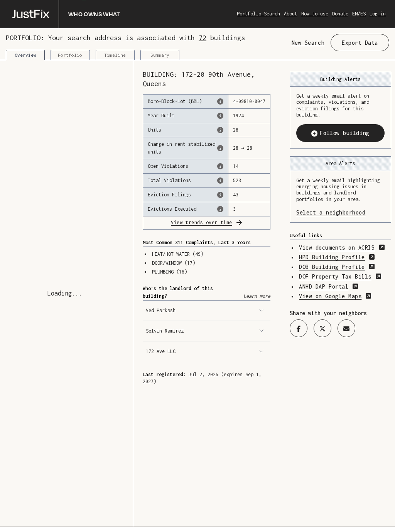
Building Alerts (340, 79)
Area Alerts (340, 163)
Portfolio (70, 54)
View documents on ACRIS (342, 247)
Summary (159, 54)
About (290, 14)
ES (363, 14)
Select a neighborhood (340, 212)
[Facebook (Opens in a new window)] (298, 328)
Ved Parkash (161, 310)
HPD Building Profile (337, 257)
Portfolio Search (258, 14)
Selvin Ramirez (165, 331)
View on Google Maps (335, 296)
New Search (308, 42)
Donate (340, 14)
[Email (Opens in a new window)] (346, 328)
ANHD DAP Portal (328, 286)
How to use (314, 14)
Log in (378, 14)
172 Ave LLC (161, 351)
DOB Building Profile (337, 267)
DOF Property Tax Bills (340, 276)
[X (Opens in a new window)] (322, 328)
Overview (25, 54)
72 (202, 38)
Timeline (115, 54)
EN (355, 14)
